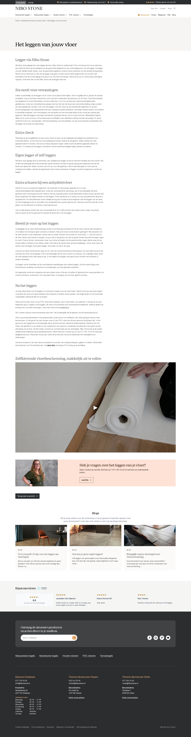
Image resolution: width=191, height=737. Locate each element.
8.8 (34, 600)
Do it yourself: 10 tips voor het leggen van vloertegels (38, 555)
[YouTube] (168, 638)
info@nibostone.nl (22, 683)
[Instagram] (156, 638)
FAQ (168, 15)
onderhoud (64, 307)
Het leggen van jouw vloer (57, 21)
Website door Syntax (168, 727)
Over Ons (154, 8)
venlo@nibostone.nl (130, 683)
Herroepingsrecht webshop (86, 727)
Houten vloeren (59, 15)
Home (17, 21)
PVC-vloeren (74, 15)
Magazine (162, 15)
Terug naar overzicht (26, 496)
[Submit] (74, 638)
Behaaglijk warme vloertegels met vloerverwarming (143, 555)
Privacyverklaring (38, 727)
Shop (170, 8)
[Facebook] (149, 638)
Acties (153, 15)
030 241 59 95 (74, 681)
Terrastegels (88, 15)
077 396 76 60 (128, 681)
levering (21, 229)
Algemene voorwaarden (65, 727)
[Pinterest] (162, 638)
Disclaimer (50, 727)
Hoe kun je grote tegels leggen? (87, 554)
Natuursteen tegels (41, 15)
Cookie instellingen (22, 727)
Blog (174, 15)
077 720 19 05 (21, 681)
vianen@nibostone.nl (77, 683)
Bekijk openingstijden (76, 698)
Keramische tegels (22, 15)
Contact (163, 8)
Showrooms (145, 15)
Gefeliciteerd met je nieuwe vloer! (33, 21)
